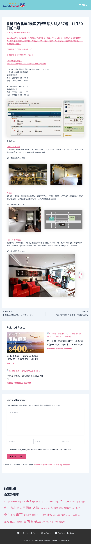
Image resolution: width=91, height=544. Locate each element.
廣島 (56, 508)
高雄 (56, 522)
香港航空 (36, 521)
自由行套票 (10, 363)
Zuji (73, 501)
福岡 (75, 515)
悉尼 (61, 508)
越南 (6, 521)
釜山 (12, 521)
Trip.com (65, 501)
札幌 (13, 515)
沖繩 (43, 514)
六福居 (9, 193)
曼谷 (7, 514)
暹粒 (77, 508)
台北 (13, 507)
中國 (78, 501)
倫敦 (83, 502)
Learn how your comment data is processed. (52, 465)
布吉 (50, 507)
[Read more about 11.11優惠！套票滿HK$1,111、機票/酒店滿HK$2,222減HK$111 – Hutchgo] (65, 335)
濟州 (63, 515)
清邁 (49, 514)
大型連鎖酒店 (18, 383)
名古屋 (21, 507)
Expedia (21, 502)
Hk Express (33, 501)
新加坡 (67, 507)
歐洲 (34, 515)
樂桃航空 (27, 515)
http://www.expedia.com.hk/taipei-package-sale (26, 64)
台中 (6, 507)
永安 (38, 515)
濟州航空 (69, 515)
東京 (19, 514)
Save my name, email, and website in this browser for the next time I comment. (40, 449)
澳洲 (54, 515)
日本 (73, 508)
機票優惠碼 (51, 348)
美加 (79, 515)
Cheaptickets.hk (10, 502)
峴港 (45, 508)
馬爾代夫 (45, 522)
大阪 (36, 507)
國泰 (29, 507)
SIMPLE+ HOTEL (13, 147)
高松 (51, 522)
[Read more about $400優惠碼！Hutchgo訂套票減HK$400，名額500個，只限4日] (25, 342)
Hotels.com (44, 502)
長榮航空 (19, 522)
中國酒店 (10, 383)
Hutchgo (54, 501)
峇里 (42, 508)
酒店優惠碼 (68, 348)
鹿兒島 (62, 521)
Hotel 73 (14, 240)
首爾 (26, 521)
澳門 (58, 515)
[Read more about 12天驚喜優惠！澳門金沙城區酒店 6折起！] (24, 371)
